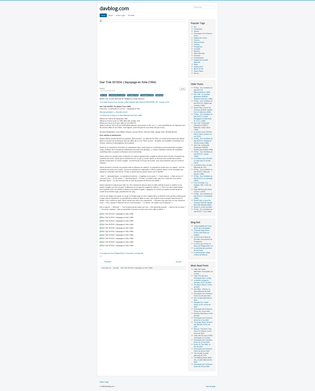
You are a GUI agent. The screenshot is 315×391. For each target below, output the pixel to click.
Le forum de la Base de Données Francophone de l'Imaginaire (203, 239)
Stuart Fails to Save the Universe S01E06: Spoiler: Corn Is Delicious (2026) (203, 109)
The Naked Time (133, 95)
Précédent (107, 261)
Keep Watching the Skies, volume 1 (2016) (203, 190)
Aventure (197, 55)
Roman (196, 73)
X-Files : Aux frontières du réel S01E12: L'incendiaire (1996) (203, 196)
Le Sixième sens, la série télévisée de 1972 (203, 166)
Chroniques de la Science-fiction (203, 34)
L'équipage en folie (147, 95)
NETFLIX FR (198, 69)
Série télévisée (199, 53)
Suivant (179, 261)
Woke (196, 64)
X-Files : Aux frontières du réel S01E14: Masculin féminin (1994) (203, 171)
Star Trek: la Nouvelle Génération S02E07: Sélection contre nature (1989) (202, 126)
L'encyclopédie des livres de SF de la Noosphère (203, 227)
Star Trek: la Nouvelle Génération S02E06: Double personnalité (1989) (203, 147)
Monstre (197, 51)
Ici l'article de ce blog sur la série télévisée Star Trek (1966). (121, 115)
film (195, 27)
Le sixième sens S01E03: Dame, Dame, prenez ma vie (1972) (203, 134)
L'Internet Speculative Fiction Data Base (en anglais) (201, 232)
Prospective (198, 46)
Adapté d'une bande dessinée (201, 61)
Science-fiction (199, 42)
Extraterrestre (199, 57)
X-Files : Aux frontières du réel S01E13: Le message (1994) (203, 178)
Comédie (197, 49)
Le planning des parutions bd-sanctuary (203, 249)
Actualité (131, 15)
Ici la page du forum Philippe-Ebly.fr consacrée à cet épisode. (121, 253)
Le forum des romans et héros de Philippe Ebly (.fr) (203, 244)
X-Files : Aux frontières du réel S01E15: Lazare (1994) (203, 154)
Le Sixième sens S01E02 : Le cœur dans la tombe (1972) (203, 160)
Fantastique (198, 29)
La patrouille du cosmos (117, 95)
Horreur (196, 31)
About (111, 15)
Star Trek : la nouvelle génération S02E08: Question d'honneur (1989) (203, 96)
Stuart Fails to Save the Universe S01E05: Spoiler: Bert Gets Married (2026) (203, 202)
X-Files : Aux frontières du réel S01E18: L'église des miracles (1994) (203, 103)
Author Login (120, 15)
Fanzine (196, 40)
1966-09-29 (159, 95)
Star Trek (103, 95)
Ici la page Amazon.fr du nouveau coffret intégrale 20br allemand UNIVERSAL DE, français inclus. (135, 102)
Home (103, 15)
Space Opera (198, 71)
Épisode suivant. (122, 112)
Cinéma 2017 (198, 66)
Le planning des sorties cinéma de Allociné (202, 253)
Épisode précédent (106, 112)
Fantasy (197, 44)
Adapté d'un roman (200, 38)
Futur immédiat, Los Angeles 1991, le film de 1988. (202, 185)
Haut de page (210, 386)
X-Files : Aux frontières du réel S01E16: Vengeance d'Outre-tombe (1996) (203, 140)
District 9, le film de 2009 (203, 207)
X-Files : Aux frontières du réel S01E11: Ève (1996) (203, 210)
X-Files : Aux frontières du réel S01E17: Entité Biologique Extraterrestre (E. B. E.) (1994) (203, 117)
